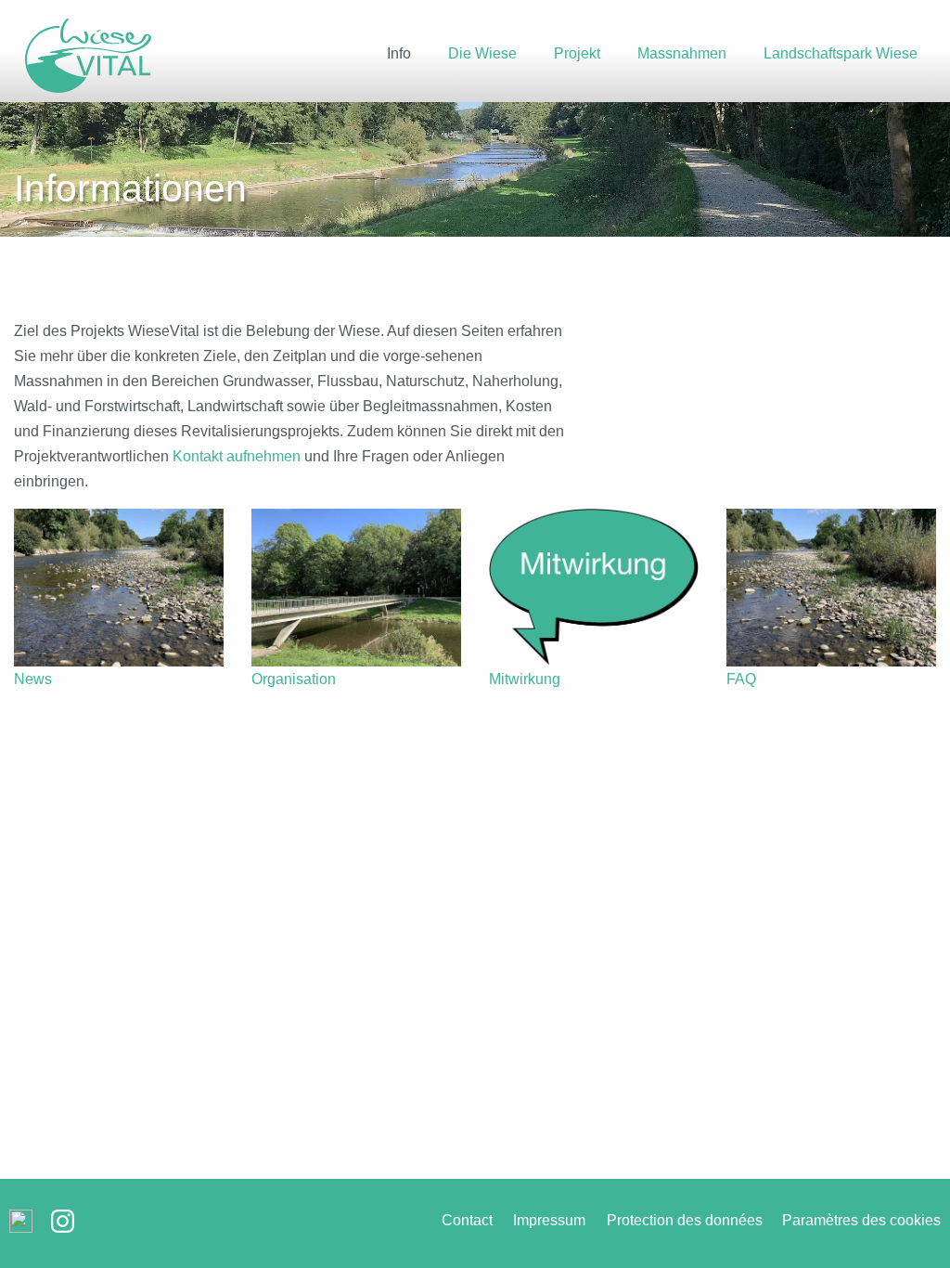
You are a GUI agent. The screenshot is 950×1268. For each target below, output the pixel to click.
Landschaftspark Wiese (841, 53)
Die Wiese (482, 53)
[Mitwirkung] (594, 587)
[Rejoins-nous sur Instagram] (62, 1228)
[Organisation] (356, 587)
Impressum (549, 1220)
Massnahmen (681, 53)
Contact (467, 1220)
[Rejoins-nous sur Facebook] (20, 1228)
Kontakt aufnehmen (237, 456)
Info (399, 53)
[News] (119, 587)
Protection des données (685, 1220)
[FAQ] (831, 587)
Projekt (577, 53)
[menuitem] (399, 65)
